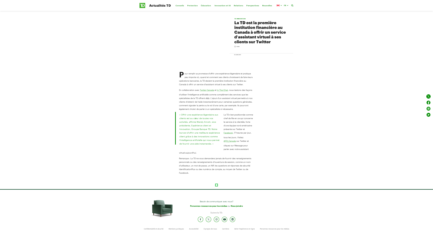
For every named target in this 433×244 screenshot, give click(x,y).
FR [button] (285, 5)
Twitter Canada (207, 90)
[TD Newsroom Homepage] (142, 7)
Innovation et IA (223, 5)
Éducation (206, 5)
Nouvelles (267, 5)
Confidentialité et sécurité (153, 229)
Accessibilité (193, 229)
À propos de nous (210, 229)
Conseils (180, 5)
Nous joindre (237, 206)
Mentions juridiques (176, 229)
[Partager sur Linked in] (428, 109)
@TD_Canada (230, 141)
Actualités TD (160, 5)
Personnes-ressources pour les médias (208, 206)
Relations (238, 5)
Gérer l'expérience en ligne (244, 229)
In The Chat (222, 90)
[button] (279, 5)
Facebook (228, 132)
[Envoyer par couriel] (428, 115)
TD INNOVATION (239, 18)
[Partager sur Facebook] (428, 103)
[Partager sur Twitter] (428, 96)
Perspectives (252, 5)
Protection (192, 5)
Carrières (225, 229)
